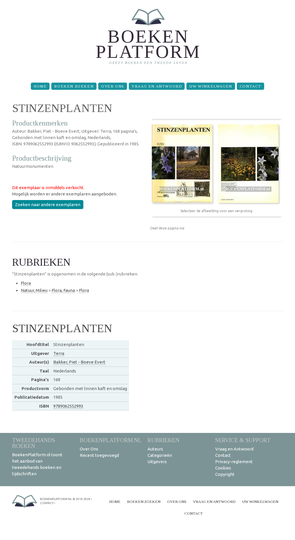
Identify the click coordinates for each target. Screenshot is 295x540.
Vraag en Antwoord (157, 86)
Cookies (223, 467)
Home (40, 86)
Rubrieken (163, 440)
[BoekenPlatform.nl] (147, 39)
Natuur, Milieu (34, 290)
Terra (58, 353)
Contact (250, 86)
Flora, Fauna (63, 290)
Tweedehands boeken (33, 443)
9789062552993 (68, 406)
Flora (26, 283)
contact (47, 503)
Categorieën (160, 455)
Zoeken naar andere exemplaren (47, 204)
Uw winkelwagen (210, 86)
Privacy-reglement (234, 461)
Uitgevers (157, 461)
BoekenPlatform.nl (110, 440)
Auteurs (155, 448)
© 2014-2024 (81, 499)
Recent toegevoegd (99, 455)
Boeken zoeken (74, 86)
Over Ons (112, 86)
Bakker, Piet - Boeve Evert (79, 362)
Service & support (243, 440)
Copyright (225, 474)
